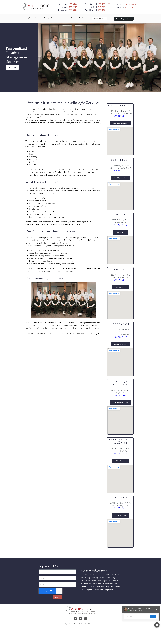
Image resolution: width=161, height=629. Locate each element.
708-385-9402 (104, 10)
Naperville (110, 586)
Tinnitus (38, 18)
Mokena (118, 586)
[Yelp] (85, 618)
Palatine (95, 590)
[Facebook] (75, 618)
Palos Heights (86, 590)
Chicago (105, 590)
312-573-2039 (130, 7)
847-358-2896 (130, 4)
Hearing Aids (48, 18)
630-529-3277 (104, 4)
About (72, 18)
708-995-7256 (74, 7)
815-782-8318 (104, 7)
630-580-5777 (74, 10)
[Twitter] (80, 618)
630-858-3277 (74, 4)
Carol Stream (95, 586)
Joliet (103, 586)
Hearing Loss (28, 18)
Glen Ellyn (85, 586)
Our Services (61, 18)
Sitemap (95, 624)
